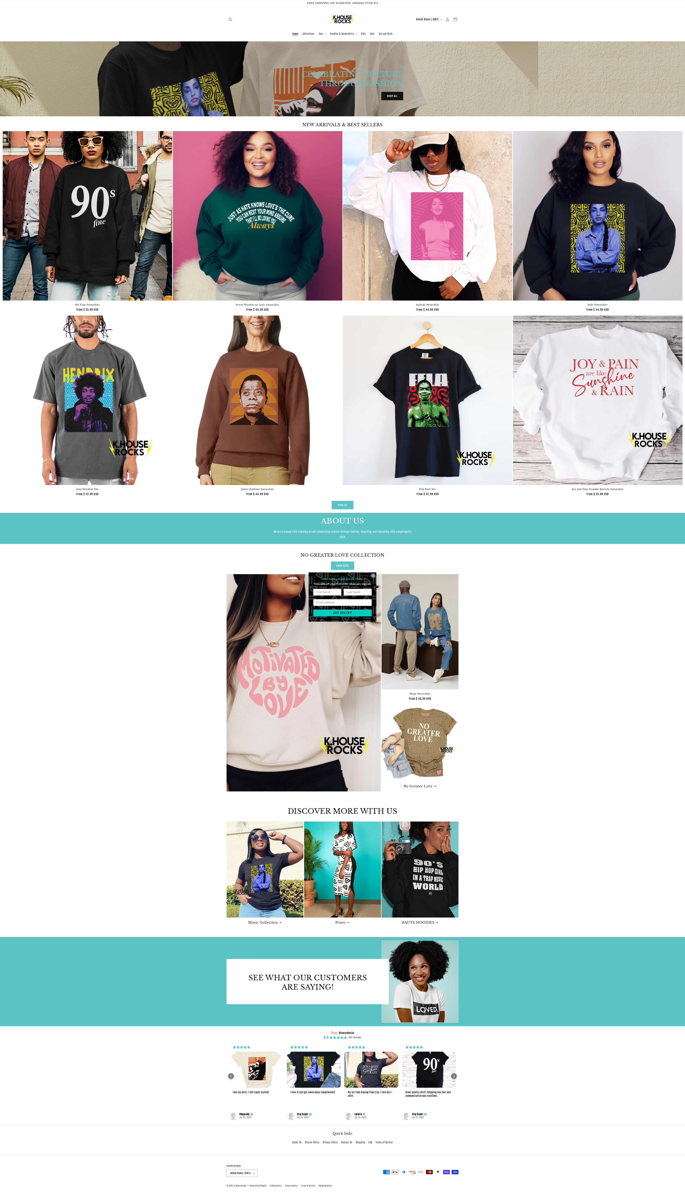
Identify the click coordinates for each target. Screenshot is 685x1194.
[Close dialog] (373, 575)
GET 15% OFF (342, 612)
